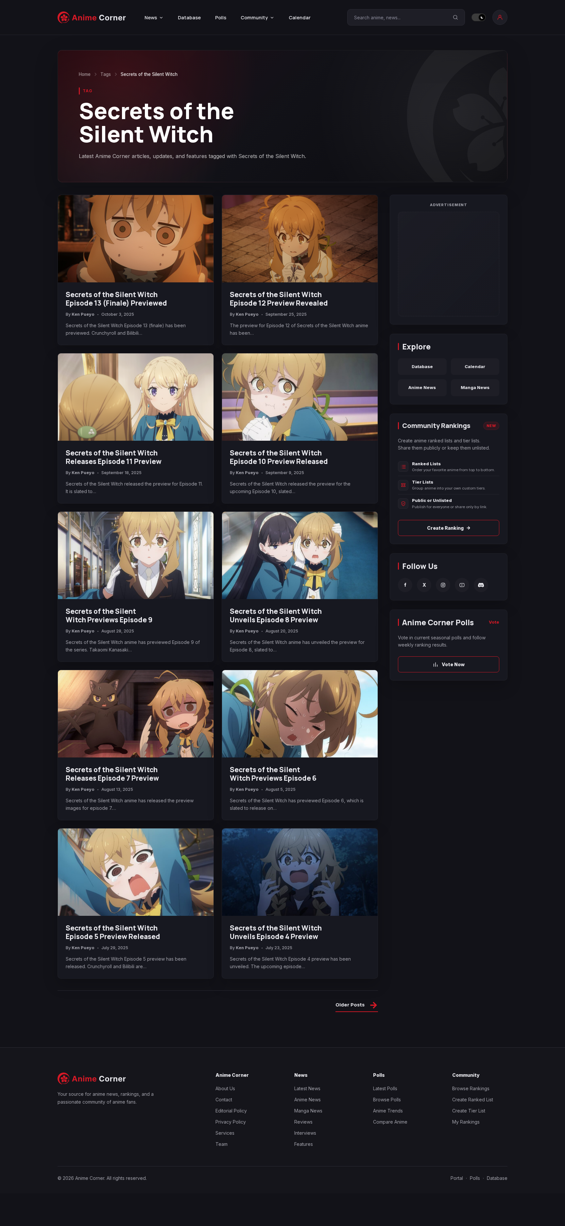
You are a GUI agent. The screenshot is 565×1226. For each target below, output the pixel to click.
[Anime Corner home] (92, 17)
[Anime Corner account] (499, 17)
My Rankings (466, 1122)
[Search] (455, 17)
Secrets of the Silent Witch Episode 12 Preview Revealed (279, 298)
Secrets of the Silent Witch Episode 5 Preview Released (113, 932)
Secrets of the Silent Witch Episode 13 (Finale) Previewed (116, 298)
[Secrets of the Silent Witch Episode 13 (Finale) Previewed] (136, 239)
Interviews (305, 1133)
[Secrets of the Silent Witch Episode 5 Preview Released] (136, 872)
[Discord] (481, 585)
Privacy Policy (230, 1122)
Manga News (475, 387)
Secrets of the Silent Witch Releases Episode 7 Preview (112, 773)
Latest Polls (385, 1088)
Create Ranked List (472, 1099)
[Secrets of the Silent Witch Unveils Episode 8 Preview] (300, 555)
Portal (457, 1178)
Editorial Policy (231, 1110)
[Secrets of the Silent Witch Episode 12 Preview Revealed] (300, 239)
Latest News (307, 1088)
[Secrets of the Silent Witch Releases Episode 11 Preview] (136, 397)
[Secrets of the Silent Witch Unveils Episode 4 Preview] (300, 872)
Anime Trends (388, 1110)
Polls (220, 17)
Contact (223, 1099)
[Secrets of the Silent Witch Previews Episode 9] (136, 555)
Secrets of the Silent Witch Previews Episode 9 (109, 615)
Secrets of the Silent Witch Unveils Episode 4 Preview (276, 932)
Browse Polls (387, 1099)
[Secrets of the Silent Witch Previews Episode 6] (300, 714)
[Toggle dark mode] (478, 17)
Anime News (422, 387)
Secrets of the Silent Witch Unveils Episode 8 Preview (276, 615)
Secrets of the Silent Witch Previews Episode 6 (273, 773)
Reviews (303, 1122)
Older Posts (356, 1006)
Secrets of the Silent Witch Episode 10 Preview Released (279, 457)
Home (85, 74)
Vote (494, 622)
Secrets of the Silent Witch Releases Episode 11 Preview (114, 457)
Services (224, 1133)
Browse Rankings (470, 1088)
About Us (225, 1088)
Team (221, 1144)
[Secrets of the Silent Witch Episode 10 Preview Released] (300, 397)
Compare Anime (390, 1122)
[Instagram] (443, 585)
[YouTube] (462, 585)
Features (303, 1144)
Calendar (300, 17)
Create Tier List (468, 1110)
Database (189, 17)
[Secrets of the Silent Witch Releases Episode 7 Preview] (136, 714)
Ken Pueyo (83, 314)
